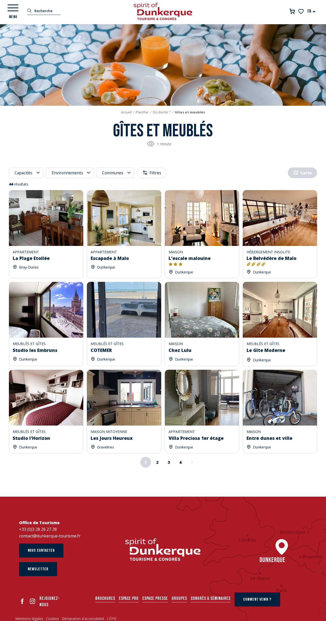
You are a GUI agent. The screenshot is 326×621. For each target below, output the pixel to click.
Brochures (105, 598)
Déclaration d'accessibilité (83, 618)
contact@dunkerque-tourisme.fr (49, 536)
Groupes (179, 598)
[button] (311, 11)
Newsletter (38, 569)
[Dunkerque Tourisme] (163, 11)
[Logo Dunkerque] (163, 549)
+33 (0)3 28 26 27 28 (38, 529)
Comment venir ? (257, 599)
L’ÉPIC (112, 618)
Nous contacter (41, 550)
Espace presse (155, 598)
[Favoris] (301, 11)
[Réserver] (292, 11)
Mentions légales (29, 618)
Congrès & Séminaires (210, 598)
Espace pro (129, 598)
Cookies (52, 618)
